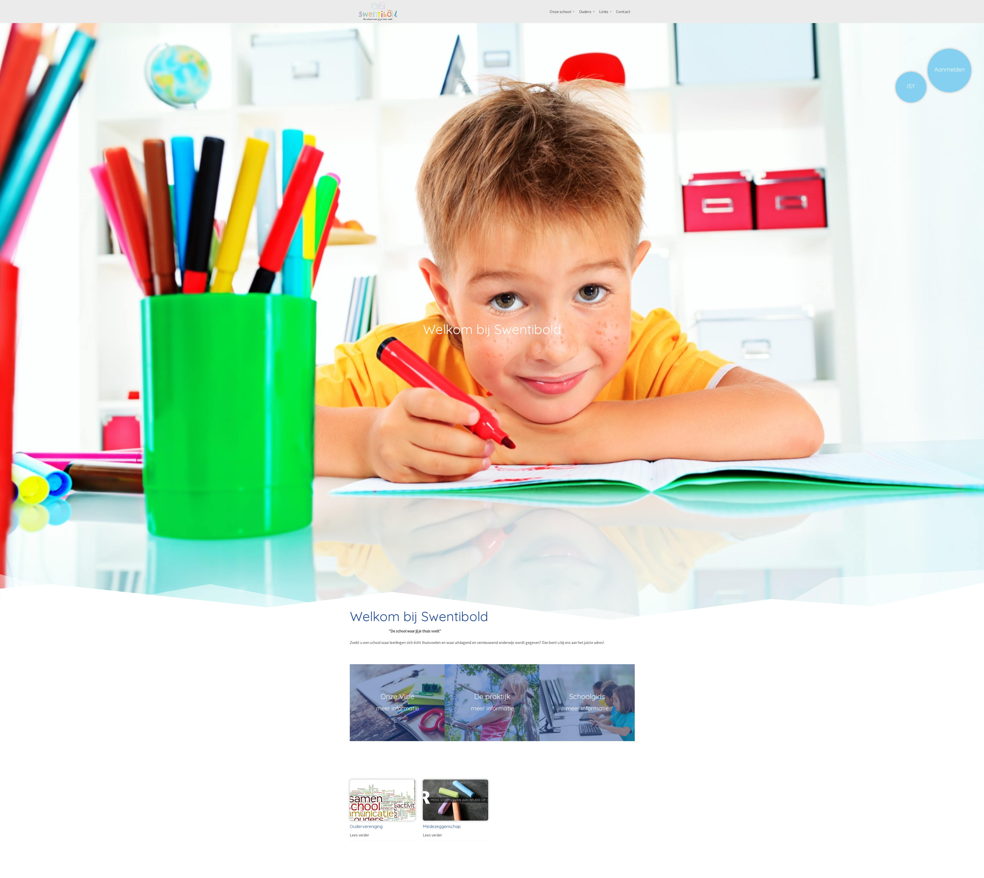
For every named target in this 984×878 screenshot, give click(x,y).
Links (603, 11)
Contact (623, 11)
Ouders (585, 11)
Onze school (560, 11)
